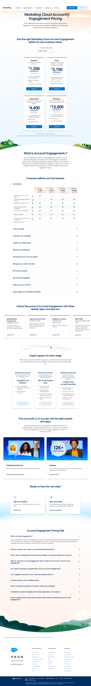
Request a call (17, 510)
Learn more (78, 334)
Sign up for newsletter (55, 510)
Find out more (53, 474)
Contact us (34, 89)
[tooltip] (51, 47)
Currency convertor (44, 48)
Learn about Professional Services (15, 474)
